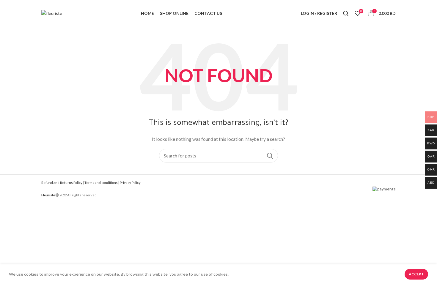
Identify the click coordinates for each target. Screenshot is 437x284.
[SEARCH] (269, 155)
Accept (416, 274)
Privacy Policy (130, 182)
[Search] (346, 13)
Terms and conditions (101, 182)
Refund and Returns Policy (61, 182)
